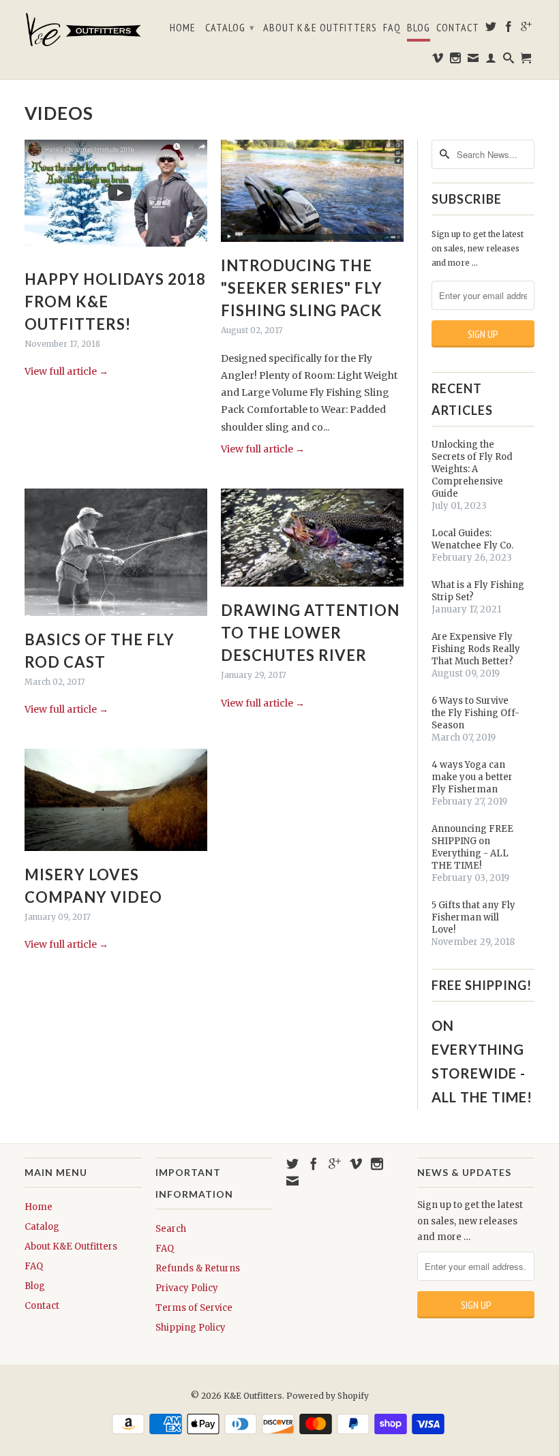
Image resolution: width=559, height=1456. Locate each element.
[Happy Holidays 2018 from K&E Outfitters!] (116, 259)
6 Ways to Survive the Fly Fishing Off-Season (475, 713)
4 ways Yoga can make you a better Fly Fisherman (472, 777)
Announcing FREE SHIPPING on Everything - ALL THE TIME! (472, 847)
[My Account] (491, 60)
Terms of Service (193, 1308)
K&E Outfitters (253, 1396)
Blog (418, 27)
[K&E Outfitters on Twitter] (491, 29)
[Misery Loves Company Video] (116, 854)
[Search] (509, 60)
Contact (457, 27)
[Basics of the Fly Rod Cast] (116, 619)
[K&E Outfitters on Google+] (526, 29)
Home (183, 27)
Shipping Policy (190, 1327)
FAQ (392, 27)
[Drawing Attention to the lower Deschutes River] (312, 590)
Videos (59, 113)
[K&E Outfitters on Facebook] (509, 29)
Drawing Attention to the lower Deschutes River (310, 632)
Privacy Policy (186, 1288)
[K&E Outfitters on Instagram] (456, 60)
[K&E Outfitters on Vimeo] (438, 60)
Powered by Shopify (327, 1396)
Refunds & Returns (197, 1268)
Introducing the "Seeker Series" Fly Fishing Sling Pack (301, 288)
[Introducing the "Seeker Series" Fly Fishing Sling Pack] (312, 245)
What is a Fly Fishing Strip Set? (478, 591)
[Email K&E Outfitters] (473, 60)
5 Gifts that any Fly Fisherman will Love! (473, 917)
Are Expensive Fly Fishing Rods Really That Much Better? (476, 649)
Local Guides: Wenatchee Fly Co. (472, 539)
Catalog (230, 27)
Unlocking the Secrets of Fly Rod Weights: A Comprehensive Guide (472, 469)
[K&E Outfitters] (83, 29)
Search (170, 1229)
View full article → (66, 371)
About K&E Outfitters (320, 27)
